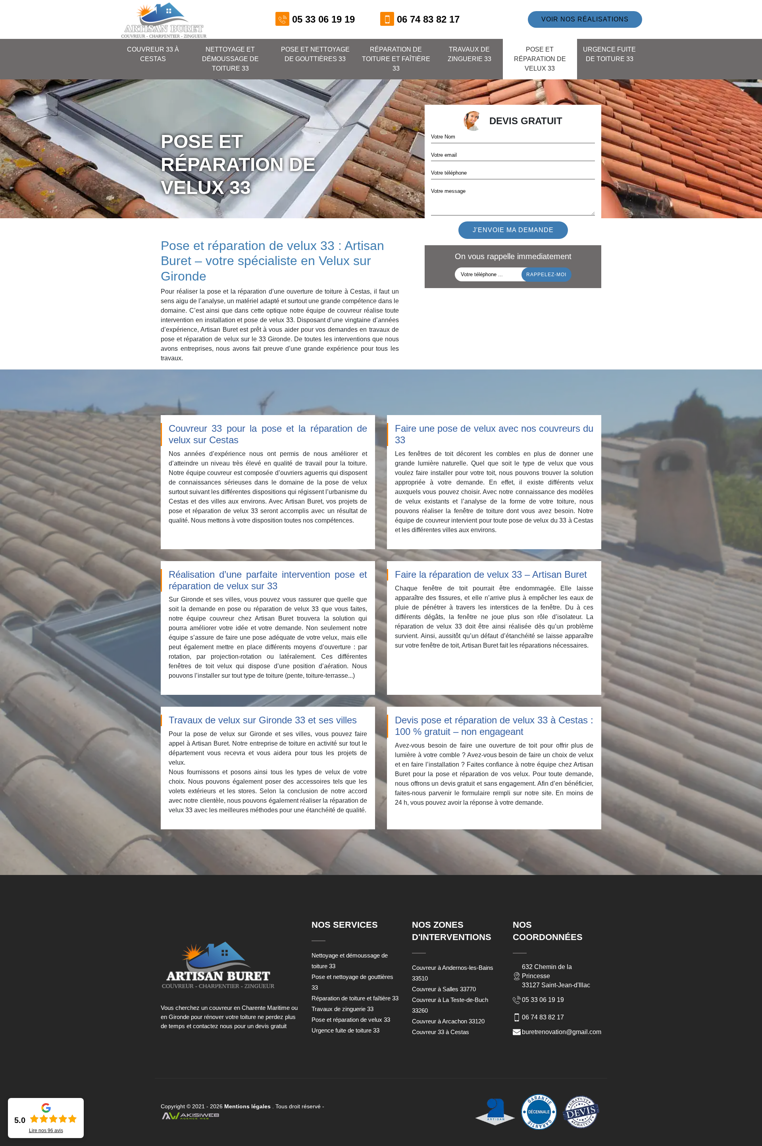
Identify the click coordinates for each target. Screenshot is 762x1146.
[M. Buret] (164, 19)
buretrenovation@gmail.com (561, 1032)
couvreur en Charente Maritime (249, 1007)
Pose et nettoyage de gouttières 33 (315, 54)
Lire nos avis (46, 1130)
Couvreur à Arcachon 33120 (448, 1021)
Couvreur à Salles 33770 (444, 989)
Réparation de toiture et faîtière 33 (396, 59)
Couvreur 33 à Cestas (153, 54)
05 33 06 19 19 (323, 19)
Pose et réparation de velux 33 (540, 59)
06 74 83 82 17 (428, 19)
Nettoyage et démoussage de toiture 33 (230, 59)
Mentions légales (247, 1106)
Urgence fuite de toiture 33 (609, 54)
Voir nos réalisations (585, 19)
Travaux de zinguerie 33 (469, 54)
